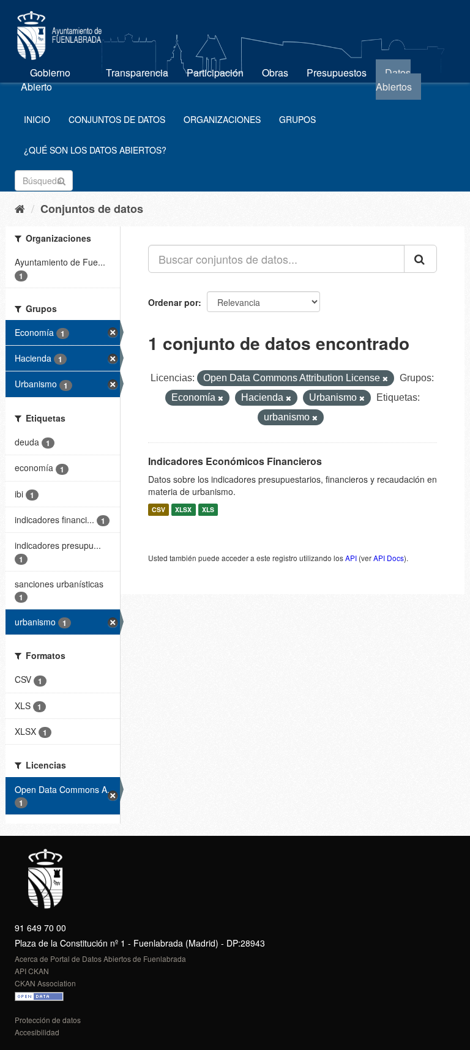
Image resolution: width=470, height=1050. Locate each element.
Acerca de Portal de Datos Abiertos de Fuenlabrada (100, 958)
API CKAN (32, 971)
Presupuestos (337, 72)
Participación (215, 72)
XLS (208, 509)
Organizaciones (222, 119)
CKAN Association (45, 983)
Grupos (297, 119)
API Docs (388, 558)
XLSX (183, 509)
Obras (275, 72)
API (351, 558)
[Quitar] (385, 378)
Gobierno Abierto (45, 79)
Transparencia (137, 72)
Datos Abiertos (394, 79)
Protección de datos (48, 1020)
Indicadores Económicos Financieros (235, 461)
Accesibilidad (37, 1032)
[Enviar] (61, 179)
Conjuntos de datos (117, 119)
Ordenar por (173, 302)
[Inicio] (20, 208)
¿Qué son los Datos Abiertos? (95, 150)
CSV (158, 509)
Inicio (37, 119)
